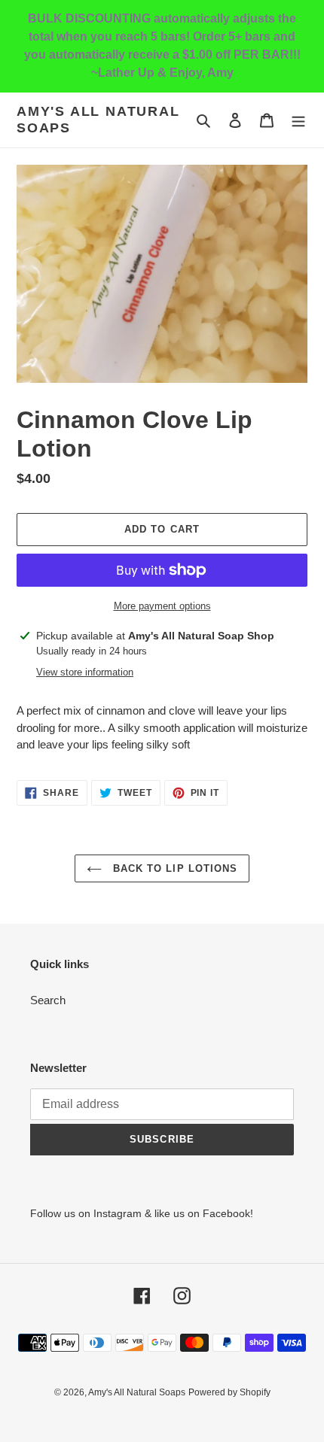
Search (48, 1000)
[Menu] (298, 120)
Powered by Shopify (229, 1392)
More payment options (162, 606)
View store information (84, 672)
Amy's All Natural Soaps (98, 119)
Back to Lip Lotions (173, 868)
